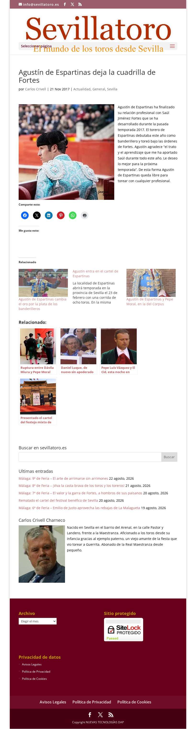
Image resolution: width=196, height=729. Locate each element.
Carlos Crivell (35, 89)
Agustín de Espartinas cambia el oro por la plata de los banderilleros (42, 304)
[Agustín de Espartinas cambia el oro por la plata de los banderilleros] (43, 283)
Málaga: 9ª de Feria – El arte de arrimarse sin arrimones (63, 478)
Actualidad (82, 89)
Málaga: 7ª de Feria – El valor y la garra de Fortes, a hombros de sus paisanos (80, 493)
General (99, 89)
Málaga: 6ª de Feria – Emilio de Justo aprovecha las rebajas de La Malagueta (79, 508)
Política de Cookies (34, 679)
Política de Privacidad (36, 671)
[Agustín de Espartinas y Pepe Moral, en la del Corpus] (151, 283)
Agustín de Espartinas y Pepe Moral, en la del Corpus (149, 301)
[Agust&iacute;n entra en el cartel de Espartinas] (100, 287)
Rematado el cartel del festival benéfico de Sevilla (58, 500)
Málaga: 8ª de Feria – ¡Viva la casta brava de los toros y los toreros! (72, 485)
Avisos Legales (32, 664)
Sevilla (112, 89)
